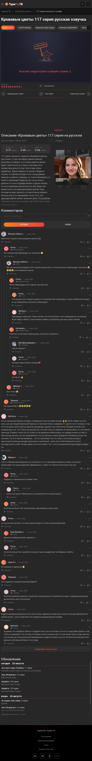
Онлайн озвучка (15, 671)
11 (90, 603)
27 (84, 468)
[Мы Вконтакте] (35, 756)
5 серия (14, 702)
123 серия (10, 689)
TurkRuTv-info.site (46, 749)
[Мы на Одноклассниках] (49, 756)
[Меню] (2, 4)
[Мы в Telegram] (42, 756)
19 (90, 337)
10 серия (13, 676)
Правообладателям (46, 741)
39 (84, 257)
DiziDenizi (5, 671)
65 (84, 242)
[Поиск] (82, 4)
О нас (46, 745)
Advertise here (58, 130)
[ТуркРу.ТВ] (14, 4)
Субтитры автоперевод (32, 671)
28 (84, 527)
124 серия (10, 683)
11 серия (13, 715)
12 (83, 337)
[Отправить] (88, 216)
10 (84, 274)
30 (84, 451)
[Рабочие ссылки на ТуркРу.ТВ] (57, 756)
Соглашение (46, 737)
